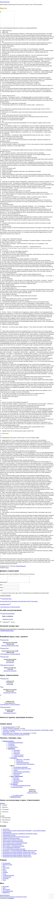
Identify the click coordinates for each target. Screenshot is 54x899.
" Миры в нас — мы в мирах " (23, 759)
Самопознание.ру (7, 832)
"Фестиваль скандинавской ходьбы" (22, 785)
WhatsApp (2, 803)
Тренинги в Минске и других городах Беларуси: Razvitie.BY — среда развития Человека (24, 830)
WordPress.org (6, 892)
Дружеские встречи (7, 864)
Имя (1, 585)
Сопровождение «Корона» (9, 835)
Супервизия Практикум (8, 875)
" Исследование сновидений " (20, 767)
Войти (4, 888)
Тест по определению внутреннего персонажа (14, 849)
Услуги (4, 880)
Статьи (7, 567)
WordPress (11, 898)
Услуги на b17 (6, 829)
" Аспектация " (16, 750)
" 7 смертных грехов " (18, 755)
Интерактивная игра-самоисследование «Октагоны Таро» (17, 855)
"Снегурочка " (16, 775)
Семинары (5, 872)
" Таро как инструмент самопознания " (25, 764)
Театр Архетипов (7, 877)
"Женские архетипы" (18, 781)
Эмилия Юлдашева (5, 2)
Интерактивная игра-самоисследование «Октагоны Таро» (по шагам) (20, 853)
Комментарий (3, 582)
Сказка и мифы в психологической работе (13, 841)
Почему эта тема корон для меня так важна (13, 734)
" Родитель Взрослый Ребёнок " (15, 742)
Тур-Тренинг (6, 878)
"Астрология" (16, 779)
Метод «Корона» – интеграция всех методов (13, 846)
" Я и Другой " (11, 744)
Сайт (1, 590)
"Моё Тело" (16, 782)
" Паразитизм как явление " (22, 762)
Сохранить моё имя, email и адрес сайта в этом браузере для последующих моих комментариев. (25, 593)
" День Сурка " (16, 752)
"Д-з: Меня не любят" (18, 795)
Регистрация (6, 886)
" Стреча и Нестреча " (18, 756)
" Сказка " (15, 770)
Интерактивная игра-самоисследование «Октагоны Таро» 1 (17, 856)
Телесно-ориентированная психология (12, 844)
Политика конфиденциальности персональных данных (16, 836)
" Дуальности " (16, 753)
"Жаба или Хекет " (17, 773)
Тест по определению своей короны (11, 847)
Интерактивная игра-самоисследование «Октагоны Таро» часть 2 (19, 852)
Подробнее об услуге (8, 619)
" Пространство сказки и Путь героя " (22, 768)
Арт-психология (6, 863)
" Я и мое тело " (19, 761)
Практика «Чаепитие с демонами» (11, 728)
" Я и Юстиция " (12, 745)
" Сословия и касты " (13, 747)
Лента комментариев (8, 891)
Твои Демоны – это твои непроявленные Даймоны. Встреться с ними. (20, 850)
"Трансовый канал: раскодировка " (21, 771)
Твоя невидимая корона (8, 727)
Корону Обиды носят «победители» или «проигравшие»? (17, 733)
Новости (5, 871)
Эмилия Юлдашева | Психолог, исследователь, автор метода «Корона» (20, 833)
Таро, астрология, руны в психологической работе (15, 843)
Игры (4, 866)
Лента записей (6, 889)
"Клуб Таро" (16, 778)
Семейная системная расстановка (11, 838)
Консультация (6, 867)
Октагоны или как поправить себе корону (13, 840)
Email (1, 587)
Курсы (4, 869)
